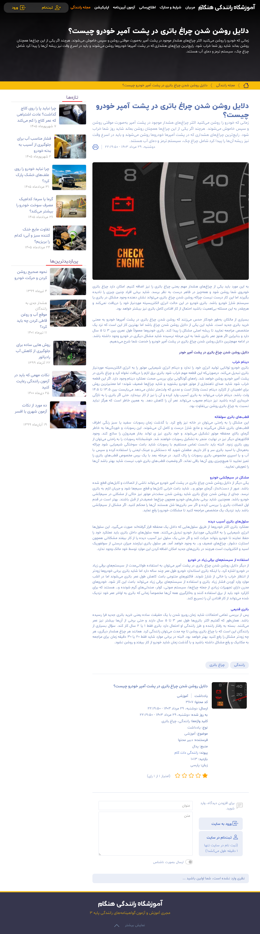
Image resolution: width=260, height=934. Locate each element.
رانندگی (239, 665)
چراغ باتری (217, 665)
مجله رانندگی (225, 85)
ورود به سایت (222, 824)
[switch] (189, 861)
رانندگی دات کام (186, 752)
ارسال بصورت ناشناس (168, 862)
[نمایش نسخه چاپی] (95, 147)
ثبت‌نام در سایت (221, 844)
